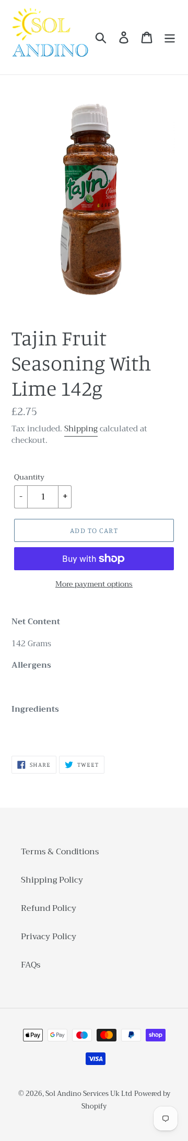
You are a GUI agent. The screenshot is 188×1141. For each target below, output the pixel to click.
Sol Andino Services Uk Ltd (88, 1094)
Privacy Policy (48, 936)
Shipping (81, 429)
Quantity (29, 477)
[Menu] (169, 37)
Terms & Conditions (60, 851)
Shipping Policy (52, 880)
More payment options (94, 584)
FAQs (30, 965)
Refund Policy (48, 908)
